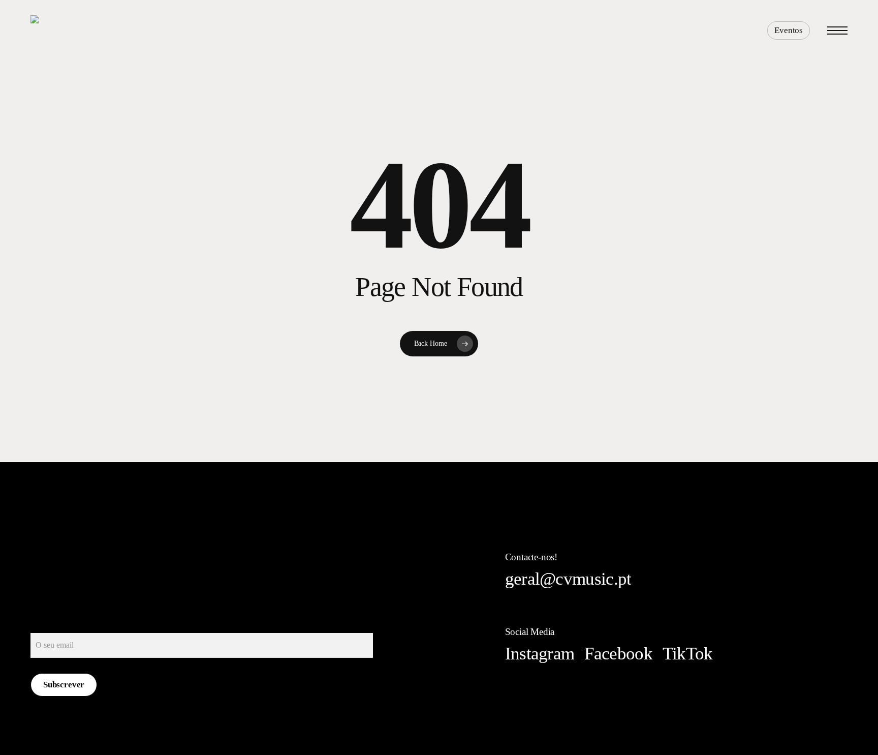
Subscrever (63, 684)
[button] (837, 30)
